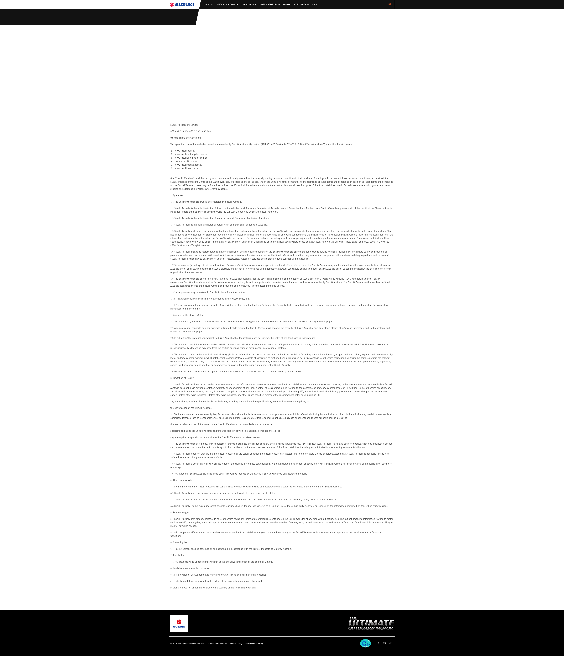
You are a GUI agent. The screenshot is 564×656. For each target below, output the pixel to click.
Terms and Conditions (217, 643)
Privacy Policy (236, 643)
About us (209, 4)
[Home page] (182, 4)
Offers (286, 4)
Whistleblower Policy (254, 643)
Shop (314, 4)
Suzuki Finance (248, 4)
